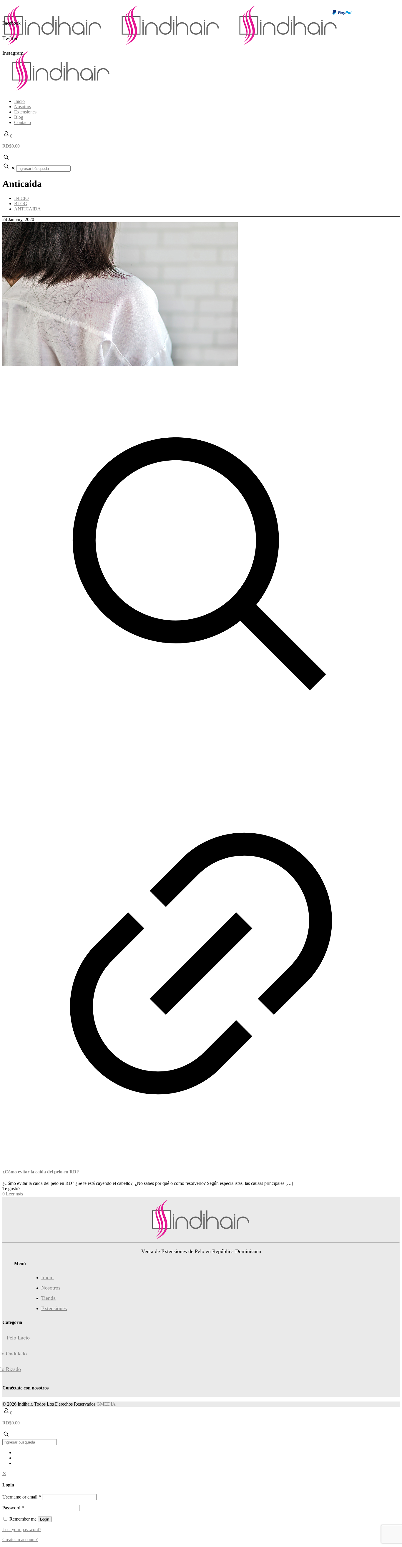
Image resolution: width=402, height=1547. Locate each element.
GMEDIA (106, 1404)
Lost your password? (21, 1529)
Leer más (14, 1193)
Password (13, 1507)
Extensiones (54, 1308)
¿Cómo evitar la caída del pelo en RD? (40, 1171)
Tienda (48, 1298)
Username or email (21, 1496)
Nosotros (50, 1288)
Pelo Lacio (18, 1338)
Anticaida (27, 208)
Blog (20, 203)
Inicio (21, 198)
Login (44, 1519)
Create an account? (20, 1539)
